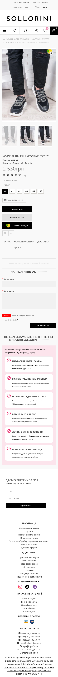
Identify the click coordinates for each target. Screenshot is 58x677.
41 (12, 191)
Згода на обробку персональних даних (29, 541)
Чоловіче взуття (40, 39)
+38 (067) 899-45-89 (30, 636)
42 (19, 191)
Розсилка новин (29, 544)
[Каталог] (4, 30)
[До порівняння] (11, 233)
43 (26, 191)
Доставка (43, 241)
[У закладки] (5, 233)
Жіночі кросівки (29, 605)
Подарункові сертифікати (29, 576)
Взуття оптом (29, 560)
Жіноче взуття (29, 598)
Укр (37, 7)
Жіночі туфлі (29, 611)
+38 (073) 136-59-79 (30, 639)
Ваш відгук (9, 290)
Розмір (7, 185)
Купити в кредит (21, 225)
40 (5, 191)
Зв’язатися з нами (29, 652)
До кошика (17, 209)
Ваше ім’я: (9, 279)
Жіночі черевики (29, 601)
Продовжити (43, 325)
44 (34, 191)
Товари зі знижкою (29, 563)
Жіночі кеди (29, 608)
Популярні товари (29, 573)
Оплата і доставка (21, 2)
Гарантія (29, 531)
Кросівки (9, 42)
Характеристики (24, 241)
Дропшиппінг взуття (29, 557)
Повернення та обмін (29, 534)
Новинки (29, 570)
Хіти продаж (29, 567)
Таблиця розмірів (15, 200)
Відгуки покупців (40, 2)
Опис (7, 241)
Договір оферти (29, 547)
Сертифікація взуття (29, 528)
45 (41, 191)
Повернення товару (21, 7)
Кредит (18, 247)
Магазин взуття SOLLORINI (15, 39)
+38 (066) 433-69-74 (30, 633)
